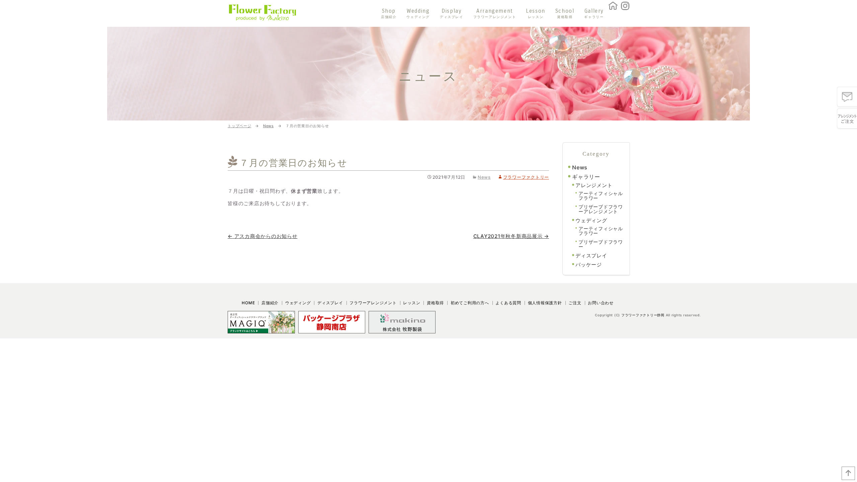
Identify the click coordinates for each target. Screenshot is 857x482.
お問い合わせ (601, 302)
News (484, 177)
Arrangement (494, 13)
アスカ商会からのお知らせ (263, 236)
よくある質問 (508, 302)
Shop (388, 13)
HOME (248, 302)
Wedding (418, 13)
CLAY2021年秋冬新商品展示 (511, 236)
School (564, 13)
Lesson (535, 13)
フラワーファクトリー (526, 177)
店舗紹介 (270, 302)
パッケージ (588, 264)
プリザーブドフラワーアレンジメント (600, 209)
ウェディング (591, 220)
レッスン (411, 302)
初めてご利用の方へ (470, 302)
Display (451, 13)
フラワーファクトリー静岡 (643, 315)
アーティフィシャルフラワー (600, 195)
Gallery (594, 13)
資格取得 (435, 302)
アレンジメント (593, 185)
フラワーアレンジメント (372, 302)
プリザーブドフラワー (600, 244)
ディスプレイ (591, 255)
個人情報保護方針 (545, 302)
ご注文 (574, 302)
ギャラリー (586, 176)
